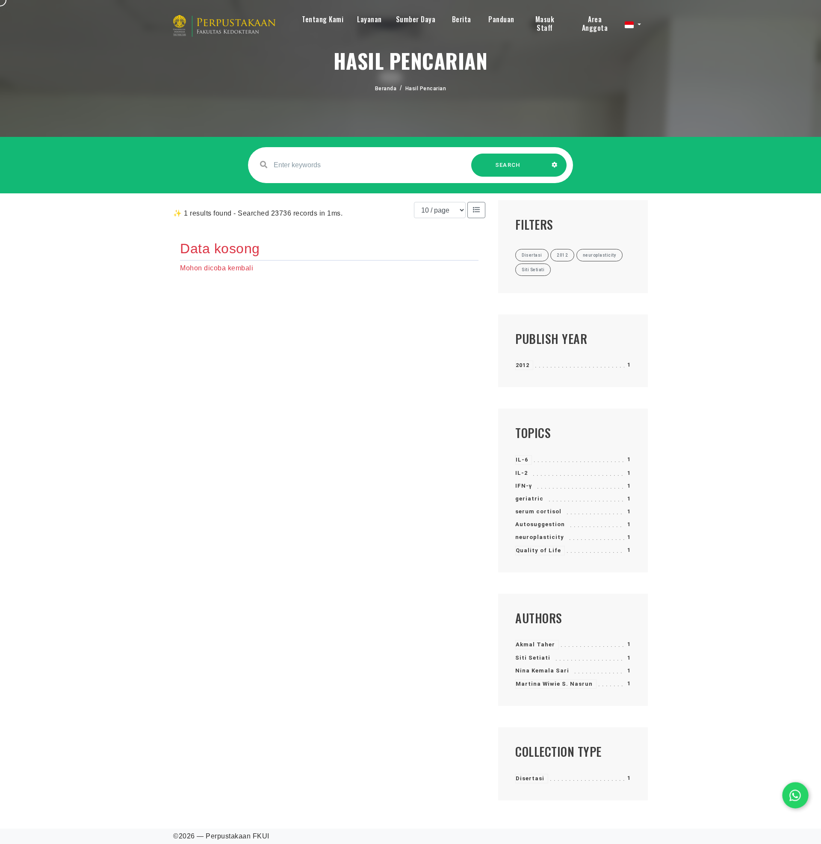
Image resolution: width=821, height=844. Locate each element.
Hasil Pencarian (425, 89)
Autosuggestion (540, 524)
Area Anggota (595, 23)
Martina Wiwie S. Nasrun (554, 684)
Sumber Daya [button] (416, 19)
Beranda (386, 89)
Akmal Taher (535, 644)
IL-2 (521, 473)
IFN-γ (523, 486)
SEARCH (508, 165)
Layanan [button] (369, 19)
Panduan (501, 19)
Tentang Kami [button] (322, 19)
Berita (461, 19)
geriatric (529, 498)
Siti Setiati (532, 657)
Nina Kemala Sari (542, 670)
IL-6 (522, 459)
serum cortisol (538, 511)
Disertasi (530, 778)
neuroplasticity (539, 537)
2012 (522, 365)
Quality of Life (538, 550)
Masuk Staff (545, 23)
